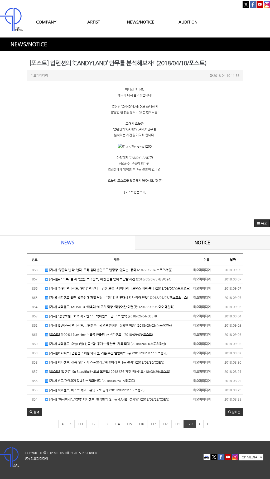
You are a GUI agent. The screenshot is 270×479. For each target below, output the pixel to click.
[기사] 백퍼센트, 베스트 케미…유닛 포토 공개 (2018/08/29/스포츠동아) (96, 390)
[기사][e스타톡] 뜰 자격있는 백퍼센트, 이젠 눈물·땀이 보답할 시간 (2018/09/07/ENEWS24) (109, 279)
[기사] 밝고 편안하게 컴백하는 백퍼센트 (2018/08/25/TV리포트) (91, 381)
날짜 (233, 259)
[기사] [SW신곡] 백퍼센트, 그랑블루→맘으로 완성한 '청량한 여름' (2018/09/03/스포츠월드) (110, 325)
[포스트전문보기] (135, 192)
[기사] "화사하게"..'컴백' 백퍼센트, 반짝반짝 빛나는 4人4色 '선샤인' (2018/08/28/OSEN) (108, 399)
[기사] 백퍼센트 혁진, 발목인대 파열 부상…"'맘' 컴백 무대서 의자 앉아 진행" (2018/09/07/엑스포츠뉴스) (118, 297)
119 (177, 424)
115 (129, 424)
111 (80, 424)
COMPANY (46, 22)
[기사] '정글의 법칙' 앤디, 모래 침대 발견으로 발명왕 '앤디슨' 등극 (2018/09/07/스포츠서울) (110, 270)
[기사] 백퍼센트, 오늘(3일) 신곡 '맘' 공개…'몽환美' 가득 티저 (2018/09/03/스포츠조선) (107, 344)
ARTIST (93, 22)
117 (153, 424)
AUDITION (188, 22)
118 (165, 424)
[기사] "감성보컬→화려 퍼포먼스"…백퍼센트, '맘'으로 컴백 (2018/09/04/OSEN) (102, 316)
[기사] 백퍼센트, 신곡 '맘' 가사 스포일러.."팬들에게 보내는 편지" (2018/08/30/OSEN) (106, 362)
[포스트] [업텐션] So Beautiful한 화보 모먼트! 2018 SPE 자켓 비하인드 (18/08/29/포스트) (109, 371)
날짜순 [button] (235, 412)
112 (92, 424)
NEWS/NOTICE (140, 22)
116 (141, 424)
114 (117, 424)
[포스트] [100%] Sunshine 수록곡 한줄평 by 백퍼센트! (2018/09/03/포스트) (100, 334)
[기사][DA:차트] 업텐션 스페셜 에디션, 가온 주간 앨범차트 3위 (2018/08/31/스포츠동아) (107, 353)
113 (105, 424)
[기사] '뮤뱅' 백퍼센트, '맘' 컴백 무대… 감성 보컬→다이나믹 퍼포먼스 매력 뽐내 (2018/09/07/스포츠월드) (119, 288)
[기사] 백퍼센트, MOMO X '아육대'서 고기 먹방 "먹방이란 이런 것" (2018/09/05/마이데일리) (111, 307)
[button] (262, 223)
